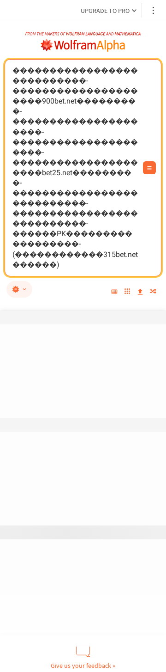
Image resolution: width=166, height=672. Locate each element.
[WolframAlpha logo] (83, 45)
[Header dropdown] (154, 10)
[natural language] (19, 289)
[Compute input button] (149, 167)
